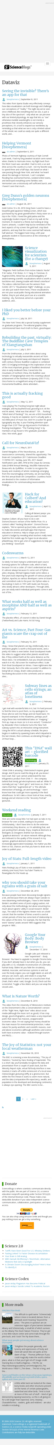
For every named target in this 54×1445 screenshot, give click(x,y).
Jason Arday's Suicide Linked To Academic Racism (27, 1286)
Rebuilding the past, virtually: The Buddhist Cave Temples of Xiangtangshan (27, 341)
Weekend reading (16, 810)
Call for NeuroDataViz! (20, 443)
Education (7, 815)
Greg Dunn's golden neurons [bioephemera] (25, 197)
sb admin (11, 151)
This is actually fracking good (22, 395)
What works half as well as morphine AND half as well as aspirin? (27, 605)
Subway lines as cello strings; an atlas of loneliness (38, 691)
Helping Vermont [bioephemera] (16, 145)
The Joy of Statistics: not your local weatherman (26, 1047)
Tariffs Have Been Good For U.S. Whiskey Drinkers (27, 1250)
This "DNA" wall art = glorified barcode (38, 752)
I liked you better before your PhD (26, 312)
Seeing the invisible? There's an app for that (25, 93)
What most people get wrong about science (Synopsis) (23, 1341)
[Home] (18, 68)
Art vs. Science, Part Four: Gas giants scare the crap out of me (26, 633)
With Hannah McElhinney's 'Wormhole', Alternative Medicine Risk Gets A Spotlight (27, 1260)
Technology (31, 760)
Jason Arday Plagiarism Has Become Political (25, 1283)
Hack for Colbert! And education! (35, 498)
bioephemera (13, 99)
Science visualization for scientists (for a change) (36, 253)
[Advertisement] (27, 32)
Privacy (45, 1421)
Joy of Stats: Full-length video (26, 859)
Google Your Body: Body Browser (35, 938)
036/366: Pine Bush (11, 1310)
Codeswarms (13, 553)
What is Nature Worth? (21, 996)
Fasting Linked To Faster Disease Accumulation (26, 1253)
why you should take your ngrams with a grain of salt (24, 884)
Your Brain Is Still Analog (16, 1256)
